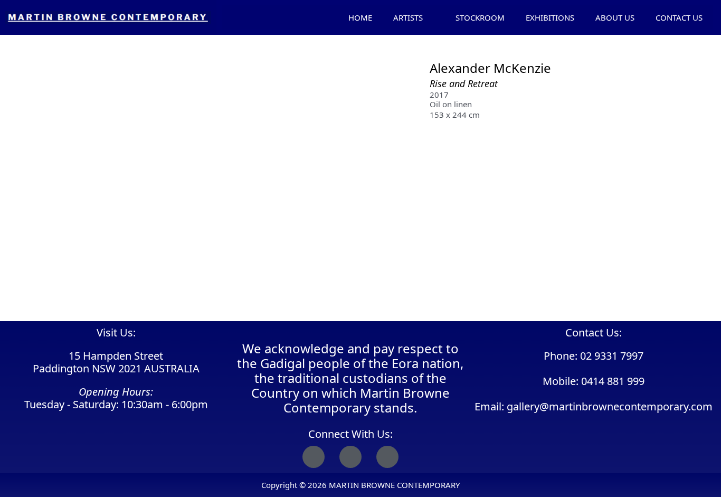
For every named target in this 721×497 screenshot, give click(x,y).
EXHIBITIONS (550, 17)
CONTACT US (679, 17)
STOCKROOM (480, 17)
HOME (360, 17)
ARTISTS (408, 17)
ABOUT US (614, 17)
